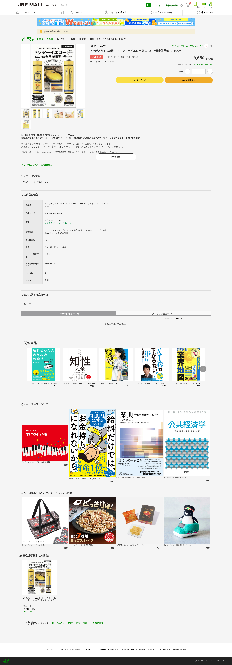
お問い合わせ (75, 649)
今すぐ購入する (188, 80)
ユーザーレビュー (68, 313)
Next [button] (70, 76)
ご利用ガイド (50, 649)
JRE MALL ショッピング (28, 39)
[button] (203, 369)
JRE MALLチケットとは (109, 649)
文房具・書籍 (74, 623)
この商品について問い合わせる (189, 46)
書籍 (86, 623)
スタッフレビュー (163, 313)
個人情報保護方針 (179, 649)
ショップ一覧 (63, 649)
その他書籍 (98, 623)
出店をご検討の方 (163, 649)
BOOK (40, 39)
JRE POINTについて (90, 649)
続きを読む (116, 157)
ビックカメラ (58, 623)
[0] (188, 5)
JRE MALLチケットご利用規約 (142, 649)
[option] (53, 76)
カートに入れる (139, 80)
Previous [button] (36, 76)
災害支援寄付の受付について (56, 31)
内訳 (211, 65)
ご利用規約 (124, 649)
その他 (50, 39)
